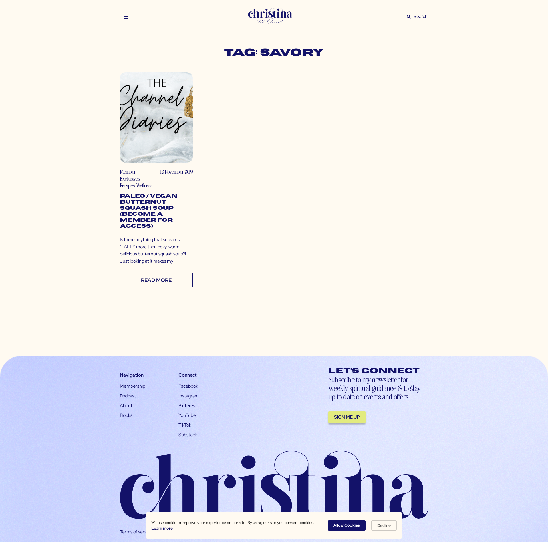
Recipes (127, 185)
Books (126, 415)
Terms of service (136, 532)
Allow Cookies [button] (346, 525)
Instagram (188, 396)
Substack (187, 435)
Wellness (144, 185)
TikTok (184, 425)
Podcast (128, 396)
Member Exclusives (130, 175)
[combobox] (421, 16)
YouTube (187, 415)
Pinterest (187, 406)
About (126, 406)
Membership (132, 386)
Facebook (188, 386)
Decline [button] (384, 525)
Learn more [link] (162, 528)
